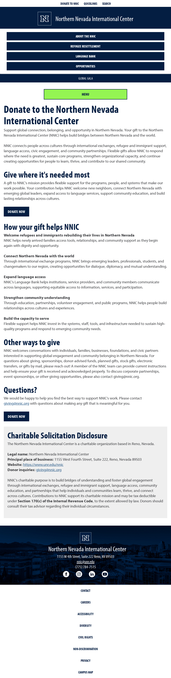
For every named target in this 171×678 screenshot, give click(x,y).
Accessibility (85, 614)
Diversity (85, 625)
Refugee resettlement (85, 46)
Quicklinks (90, 3)
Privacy (85, 660)
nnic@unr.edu (85, 561)
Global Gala (85, 78)
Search (106, 3)
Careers (86, 602)
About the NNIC (86, 36)
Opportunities (85, 66)
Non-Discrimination (85, 649)
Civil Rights (85, 637)
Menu (85, 94)
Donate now (16, 211)
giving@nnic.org (16, 404)
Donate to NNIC (69, 3)
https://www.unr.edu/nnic (43, 465)
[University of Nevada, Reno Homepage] (85, 538)
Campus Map (85, 672)
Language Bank (86, 56)
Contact (85, 590)
